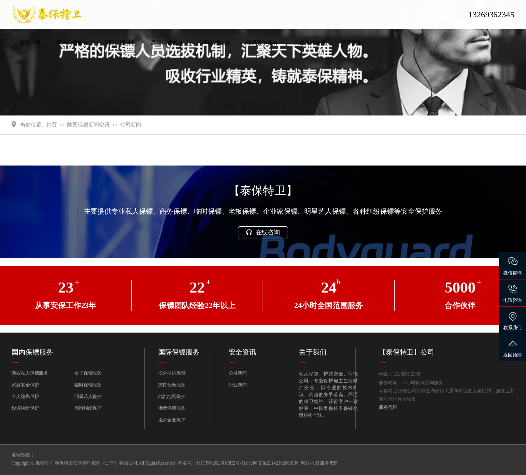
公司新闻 (309, 58)
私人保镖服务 (72, 58)
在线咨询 (267, 232)
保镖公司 (30, 43)
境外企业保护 (172, 420)
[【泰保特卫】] (71, 14)
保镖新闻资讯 (310, 43)
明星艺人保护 (88, 396)
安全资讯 (242, 352)
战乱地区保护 (172, 396)
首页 (51, 125)
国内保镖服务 (72, 43)
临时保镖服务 (88, 385)
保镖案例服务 (262, 43)
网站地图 (310, 463)
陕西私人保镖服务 (30, 373)
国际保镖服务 (120, 43)
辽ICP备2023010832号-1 (220, 463)
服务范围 (388, 407)
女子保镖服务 (88, 373)
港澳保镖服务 (172, 408)
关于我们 (352, 43)
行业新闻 (238, 385)
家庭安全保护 (25, 385)
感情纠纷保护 (88, 408)
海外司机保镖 (119, 58)
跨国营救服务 (172, 385)
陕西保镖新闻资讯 (88, 125)
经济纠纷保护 (25, 408)
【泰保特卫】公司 (406, 352)
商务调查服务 (167, 58)
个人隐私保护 (25, 396)
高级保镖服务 (167, 43)
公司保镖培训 (215, 43)
